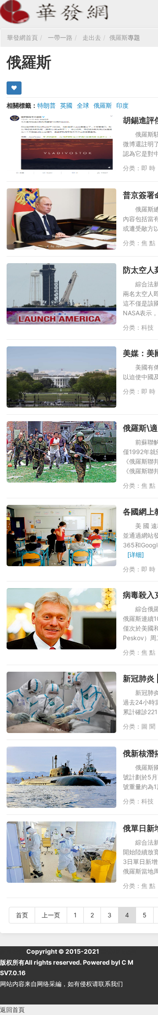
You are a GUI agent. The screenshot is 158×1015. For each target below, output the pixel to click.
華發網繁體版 (119, 951)
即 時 (148, 168)
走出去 (92, 37)
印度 (122, 105)
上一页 (51, 915)
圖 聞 (148, 726)
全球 (83, 105)
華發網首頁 (22, 37)
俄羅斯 (118, 37)
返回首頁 (12, 1009)
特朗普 (46, 105)
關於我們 (12, 951)
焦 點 (148, 243)
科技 (147, 327)
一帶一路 (60, 37)
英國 (66, 105)
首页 (22, 915)
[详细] (135, 554)
